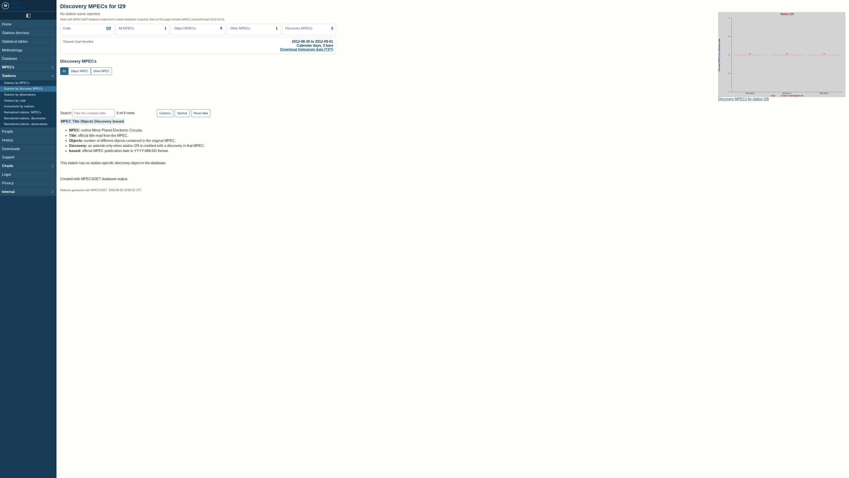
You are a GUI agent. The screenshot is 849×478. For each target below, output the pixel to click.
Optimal (182, 113)
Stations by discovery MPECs (23, 88)
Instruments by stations (19, 106)
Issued (118, 121)
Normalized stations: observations (26, 124)
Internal (8, 192)
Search (66, 113)
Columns (165, 113)
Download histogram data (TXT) (306, 49)
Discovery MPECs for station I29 (743, 99)
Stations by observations (20, 94)
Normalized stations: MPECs (22, 112)
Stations (9, 76)
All (64, 71)
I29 (108, 28)
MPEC (66, 121)
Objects (86, 121)
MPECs (8, 67)
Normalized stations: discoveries (25, 118)
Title (75, 121)
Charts (7, 166)
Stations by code (15, 100)
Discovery (102, 121)
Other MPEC (101, 71)
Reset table (200, 113)
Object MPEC (79, 71)
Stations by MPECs (16, 83)
